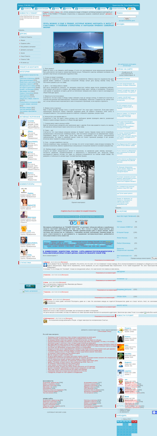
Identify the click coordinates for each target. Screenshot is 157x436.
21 (121, 432)
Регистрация (43, 9)
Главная (27, 9)
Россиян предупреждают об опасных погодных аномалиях (126, 84)
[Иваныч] (47, 264)
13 (118, 429)
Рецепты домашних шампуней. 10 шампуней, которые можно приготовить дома (73, 360)
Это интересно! (89, 393)
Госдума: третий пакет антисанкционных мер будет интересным (126, 98)
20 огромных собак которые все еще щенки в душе (64, 353)
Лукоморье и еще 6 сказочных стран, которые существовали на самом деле (72, 337)
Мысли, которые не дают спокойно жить (60, 354)
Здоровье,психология (91, 385)
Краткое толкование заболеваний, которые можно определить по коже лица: (71, 368)
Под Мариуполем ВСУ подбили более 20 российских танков (126, 144)
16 (127, 429)
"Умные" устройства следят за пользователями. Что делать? (126, 91)
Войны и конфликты (49, 384)
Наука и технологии (26, 93)
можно (49, 246)
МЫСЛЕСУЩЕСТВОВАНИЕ (126, 216)
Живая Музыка (122, 238)
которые (55, 246)
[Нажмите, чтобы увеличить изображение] (78, 48)
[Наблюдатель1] (47, 320)
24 (130, 432)
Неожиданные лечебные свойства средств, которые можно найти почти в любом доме (75, 350)
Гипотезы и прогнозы (27, 78)
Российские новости (131, 390)
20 (118, 432)
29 (124, 435)
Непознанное (24, 95)
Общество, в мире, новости (29, 99)
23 (127, 432)
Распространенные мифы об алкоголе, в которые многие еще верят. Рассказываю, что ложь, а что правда (81, 341)
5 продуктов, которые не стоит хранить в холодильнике (65, 372)
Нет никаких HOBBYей (125, 227)
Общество (128, 388)
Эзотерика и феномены (28, 111)
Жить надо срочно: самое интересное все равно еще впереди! (67, 369)
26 (136, 432)
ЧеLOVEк (109, 244)
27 (118, 435)
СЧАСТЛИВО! (69, 246)
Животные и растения (27, 82)
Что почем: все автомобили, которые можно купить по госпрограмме (69, 347)
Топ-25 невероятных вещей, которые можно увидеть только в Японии (69, 359)
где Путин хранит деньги (124, 193)
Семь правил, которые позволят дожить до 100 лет (64, 365)
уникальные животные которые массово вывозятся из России (67, 371)
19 (136, 429)
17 (130, 429)
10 (130, 427)
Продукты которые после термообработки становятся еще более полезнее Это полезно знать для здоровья (81, 349)
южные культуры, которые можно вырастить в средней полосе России (70, 338)
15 (124, 429)
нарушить (103, 246)
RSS (132, 9)
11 (133, 427)
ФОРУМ (68, 9)
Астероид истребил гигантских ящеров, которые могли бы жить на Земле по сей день (74, 340)
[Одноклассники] (78, 223)
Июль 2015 (127, 419)
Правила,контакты (86, 9)
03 (61, 12)
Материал (64, 262)
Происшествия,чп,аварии (92, 390)
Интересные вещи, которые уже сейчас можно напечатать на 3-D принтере (71, 366)
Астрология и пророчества (29, 75)
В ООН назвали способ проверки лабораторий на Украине (125, 107)
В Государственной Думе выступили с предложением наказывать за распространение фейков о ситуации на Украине (125, 124)
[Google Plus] (85, 223)
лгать (93, 246)
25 (133, 432)
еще (90, 246)
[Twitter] (75, 223)
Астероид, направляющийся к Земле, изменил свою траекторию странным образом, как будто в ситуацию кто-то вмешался (127, 136)
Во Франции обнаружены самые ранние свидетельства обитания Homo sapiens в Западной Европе (126, 169)
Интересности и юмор (27, 86)
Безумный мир (129, 382)
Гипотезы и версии (90, 384)
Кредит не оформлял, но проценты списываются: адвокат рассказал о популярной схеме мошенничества (124, 201)
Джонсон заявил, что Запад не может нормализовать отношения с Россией (126, 115)
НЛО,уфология (25, 97)
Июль (57, 12)
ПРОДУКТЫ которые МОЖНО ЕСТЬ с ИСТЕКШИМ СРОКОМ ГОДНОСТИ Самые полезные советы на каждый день (84, 346)
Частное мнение (48, 393)
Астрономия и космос (91, 382)
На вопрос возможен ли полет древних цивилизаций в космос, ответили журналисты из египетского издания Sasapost (127, 179)
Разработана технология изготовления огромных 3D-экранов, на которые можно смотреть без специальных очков (83, 357)
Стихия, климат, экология (28, 104)
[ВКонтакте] (71, 223)
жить (97, 246)
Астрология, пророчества (51, 382)
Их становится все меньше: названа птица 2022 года (126, 187)
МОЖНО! (61, 246)
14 (121, 429)
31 (130, 435)
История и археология (27, 87)
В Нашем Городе (123, 232)
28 (121, 435)
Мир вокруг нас (25, 91)
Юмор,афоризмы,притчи (132, 393)
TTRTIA (119, 222)
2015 (52, 12)
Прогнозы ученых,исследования (53, 390)
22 (124, 432)
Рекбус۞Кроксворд (123, 243)
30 (127, 435)
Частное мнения (25, 109)
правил (77, 246)
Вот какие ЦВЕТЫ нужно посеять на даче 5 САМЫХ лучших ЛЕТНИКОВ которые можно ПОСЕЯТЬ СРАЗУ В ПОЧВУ (84, 344)
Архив (102, 9)
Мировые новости (89, 387)
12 (136, 427)
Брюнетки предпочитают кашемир (125, 249)
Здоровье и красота (26, 84)
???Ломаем (84, 246)
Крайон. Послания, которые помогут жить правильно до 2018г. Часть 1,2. (70, 362)
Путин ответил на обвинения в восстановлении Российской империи (126, 152)
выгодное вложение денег (127, 20)
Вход (57, 9)
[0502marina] (47, 301)
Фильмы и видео (25, 107)
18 (133, 429)
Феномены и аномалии (91, 391)
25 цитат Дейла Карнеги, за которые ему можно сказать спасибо (68, 356)
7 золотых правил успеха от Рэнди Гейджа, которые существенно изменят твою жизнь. (75, 352)
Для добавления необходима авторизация (127, 64)
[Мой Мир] (82, 223)
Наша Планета (118, 9)
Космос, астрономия (27, 89)
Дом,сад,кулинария (26, 80)
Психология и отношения (29, 102)
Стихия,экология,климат (50, 391)
